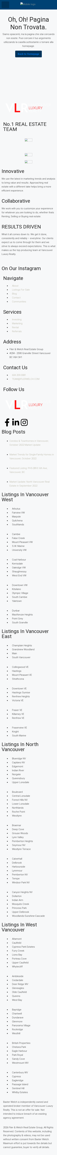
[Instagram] (24, 422)
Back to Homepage (28, 54)
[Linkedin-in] (16, 422)
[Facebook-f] (7, 422)
